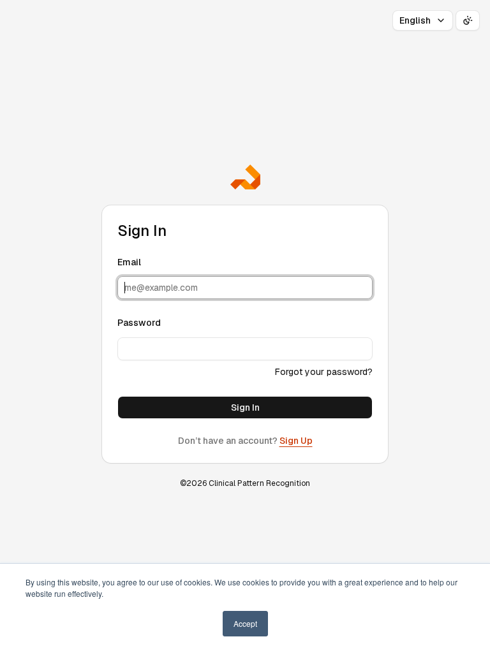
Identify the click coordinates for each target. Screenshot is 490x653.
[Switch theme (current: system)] (468, 20)
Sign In (245, 407)
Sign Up (296, 440)
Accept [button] (245, 623)
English (415, 20)
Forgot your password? (324, 372)
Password (139, 322)
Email (129, 262)
